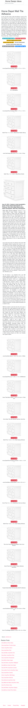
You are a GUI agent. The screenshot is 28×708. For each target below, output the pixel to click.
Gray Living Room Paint (6, 650)
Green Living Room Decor (7, 647)
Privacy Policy (16, 705)
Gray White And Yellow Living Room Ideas (10, 682)
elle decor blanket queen (20, 42)
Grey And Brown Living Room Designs (9, 687)
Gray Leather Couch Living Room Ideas (10, 670)
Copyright (23, 705)
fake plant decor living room (8, 46)
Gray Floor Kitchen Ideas (7, 685)
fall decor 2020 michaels (20, 38)
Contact (9, 705)
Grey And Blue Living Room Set (8, 652)
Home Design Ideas (13, 1)
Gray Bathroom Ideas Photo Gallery (9, 690)
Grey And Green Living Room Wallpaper (10, 662)
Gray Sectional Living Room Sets (8, 680)
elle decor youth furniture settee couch (14, 44)
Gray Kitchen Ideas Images (7, 660)
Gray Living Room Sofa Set (7, 677)
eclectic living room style (8, 42)
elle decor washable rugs (20, 46)
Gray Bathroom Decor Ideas (7, 642)
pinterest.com (8, 637)
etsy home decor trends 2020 (8, 38)
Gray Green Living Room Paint (8, 655)
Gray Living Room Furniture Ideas (9, 645)
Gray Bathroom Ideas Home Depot (9, 665)
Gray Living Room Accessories (8, 657)
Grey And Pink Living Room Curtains (9, 667)
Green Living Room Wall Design (8, 675)
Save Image (13, 66)
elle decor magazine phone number (14, 40)
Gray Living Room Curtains (7, 672)
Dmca (4, 705)
